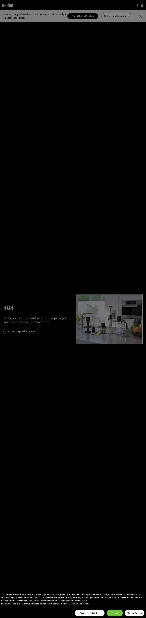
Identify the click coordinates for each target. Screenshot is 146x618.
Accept (115, 613)
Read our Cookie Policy (80, 604)
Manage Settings (134, 613)
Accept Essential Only (90, 613)
